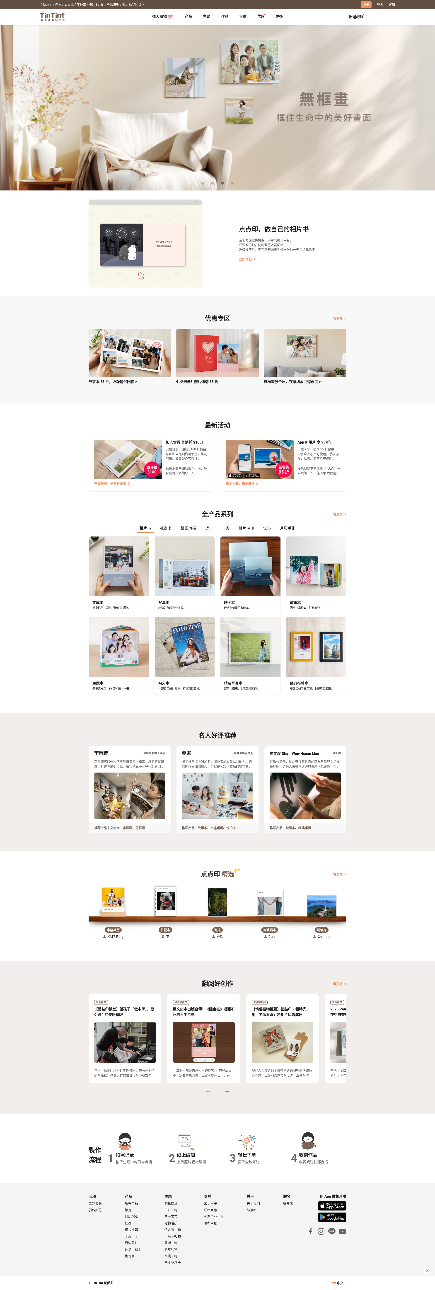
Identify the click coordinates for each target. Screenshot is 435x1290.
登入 (380, 4)
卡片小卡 (131, 1236)
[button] (113, 902)
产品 (188, 16)
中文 (340, 1283)
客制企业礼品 (214, 1216)
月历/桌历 (132, 1216)
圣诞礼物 (171, 1243)
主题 (206, 16)
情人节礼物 (172, 1229)
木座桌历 (216, 828)
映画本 (290, 828)
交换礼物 (171, 1256)
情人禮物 (159, 17)
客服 (392, 4)
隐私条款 (210, 1223)
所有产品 (131, 1203)
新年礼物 (171, 1249)
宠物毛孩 (171, 1223)
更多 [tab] (279, 16)
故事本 (202, 828)
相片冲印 (131, 1229)
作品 (224, 16)
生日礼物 (171, 1210)
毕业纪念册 (172, 1262)
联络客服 (210, 1210)
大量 (242, 16)
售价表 (130, 1256)
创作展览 (95, 1210)
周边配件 (131, 1243)
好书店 (288, 1203)
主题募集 (95, 1203)
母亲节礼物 (172, 1236)
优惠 (261, 16)
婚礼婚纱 (171, 1203)
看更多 (338, 318)
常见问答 (210, 1203)
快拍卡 (231, 828)
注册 (366, 4)
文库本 (115, 828)
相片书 (130, 1210)
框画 (128, 1223)
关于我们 (253, 1203)
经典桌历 (304, 828)
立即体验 (245, 259)
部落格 (252, 1210)
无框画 (140, 828)
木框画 (127, 828)
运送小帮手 (133, 1249)
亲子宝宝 (171, 1216)
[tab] (188, 17)
